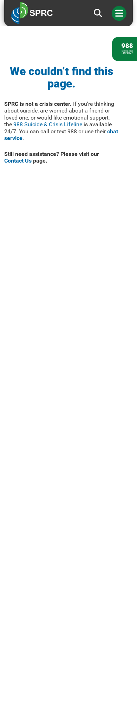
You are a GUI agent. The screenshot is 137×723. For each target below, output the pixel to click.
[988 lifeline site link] (124, 49)
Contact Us (18, 160)
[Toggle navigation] (119, 13)
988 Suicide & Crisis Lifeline (47, 124)
